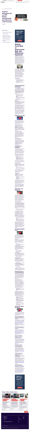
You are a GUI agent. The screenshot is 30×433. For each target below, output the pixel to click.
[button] (17, 2)
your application (22, 351)
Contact (28, 2)
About (21, 2)
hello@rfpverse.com (20, 0)
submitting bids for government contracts (19, 322)
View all (26, 411)
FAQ (18, 421)
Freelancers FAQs (19, 419)
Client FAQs (19, 418)
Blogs (18, 420)
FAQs (23, 2)
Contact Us (19, 40)
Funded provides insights (19, 370)
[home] (3, 2)
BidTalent (25, 2)
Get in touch (20, 387)
